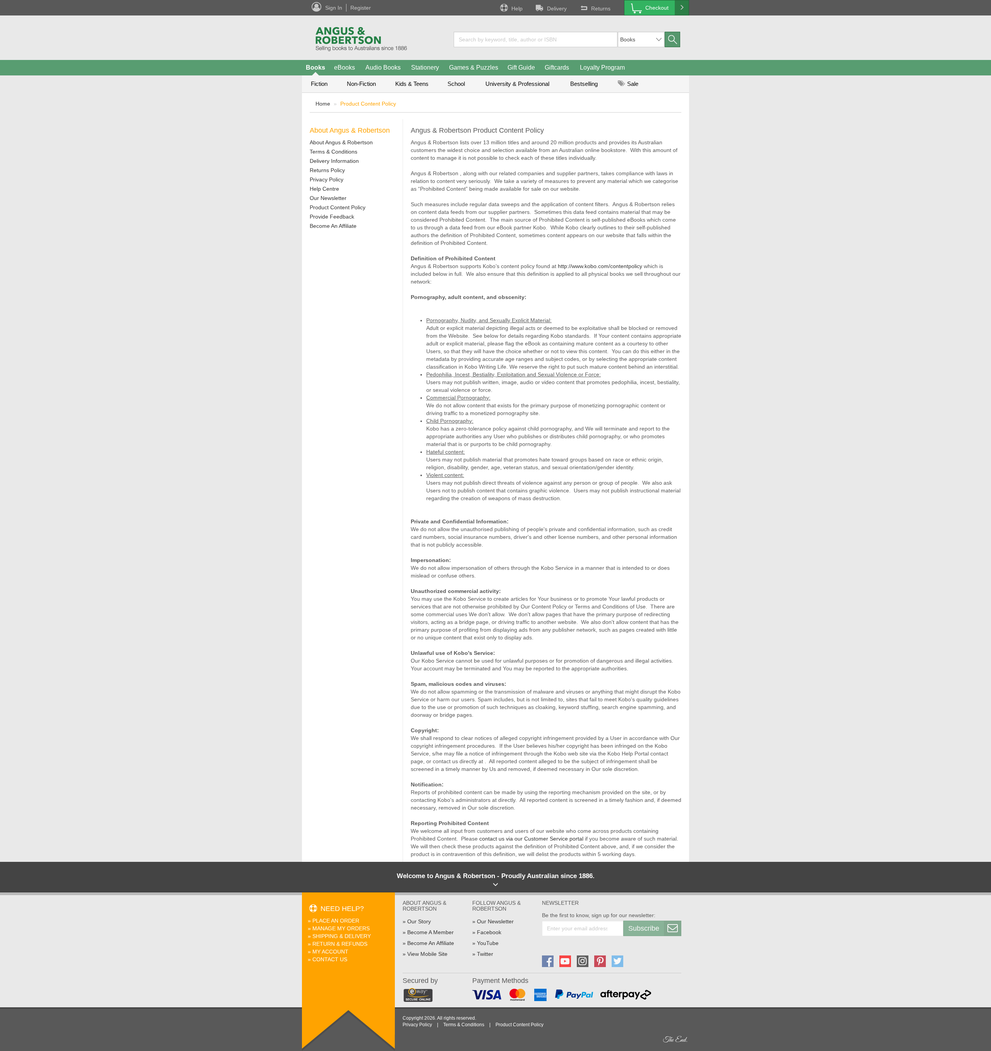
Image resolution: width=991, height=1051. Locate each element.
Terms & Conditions (333, 152)
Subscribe (643, 928)
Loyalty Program (602, 67)
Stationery (425, 67)
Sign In (333, 8)
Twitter (485, 954)
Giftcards (557, 67)
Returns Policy (327, 170)
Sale (632, 83)
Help (517, 8)
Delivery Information (334, 161)
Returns (600, 8)
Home (322, 104)
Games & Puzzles (473, 67)
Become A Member (430, 932)
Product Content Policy (337, 207)
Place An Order (335, 921)
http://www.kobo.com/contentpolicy (600, 266)
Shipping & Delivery (341, 936)
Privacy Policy (326, 179)
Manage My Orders (341, 928)
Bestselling (584, 83)
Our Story (419, 921)
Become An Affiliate (333, 226)
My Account (330, 951)
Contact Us (329, 959)
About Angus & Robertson (341, 142)
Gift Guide (521, 67)
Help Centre (324, 189)
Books (315, 67)
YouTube (488, 943)
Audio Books (383, 67)
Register (360, 8)
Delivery (557, 8)
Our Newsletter (328, 198)
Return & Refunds (339, 944)
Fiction (319, 83)
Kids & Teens (412, 83)
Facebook (489, 932)
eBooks (344, 67)
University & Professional (517, 83)
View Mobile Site (427, 954)
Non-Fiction (361, 83)
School (456, 83)
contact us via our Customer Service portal (531, 839)
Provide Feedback (332, 217)
